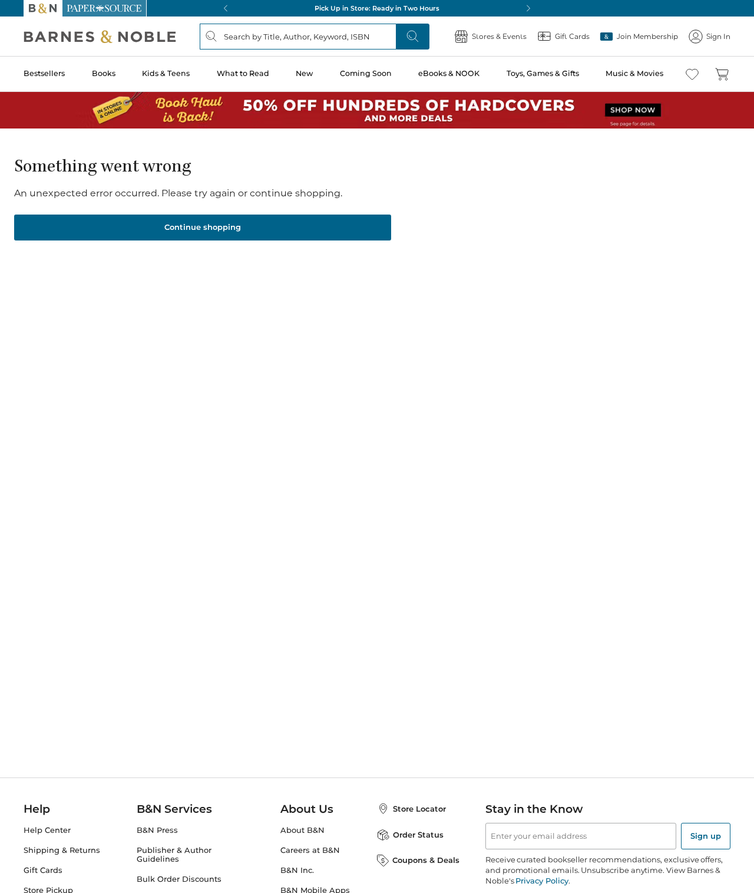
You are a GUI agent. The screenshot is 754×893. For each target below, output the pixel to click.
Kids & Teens (166, 73)
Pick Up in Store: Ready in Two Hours (377, 8)
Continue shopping (202, 227)
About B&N (302, 830)
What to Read (243, 73)
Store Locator (419, 808)
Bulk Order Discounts (179, 879)
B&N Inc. (297, 870)
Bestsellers (44, 73)
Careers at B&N (310, 850)
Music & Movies (634, 73)
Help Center (47, 830)
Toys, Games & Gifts (543, 73)
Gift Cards (43, 870)
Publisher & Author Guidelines (174, 855)
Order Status (418, 834)
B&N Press (157, 830)
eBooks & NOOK (448, 73)
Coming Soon (366, 73)
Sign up (705, 836)
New (304, 73)
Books (103, 73)
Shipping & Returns (62, 850)
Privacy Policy (541, 880)
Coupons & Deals (425, 860)
